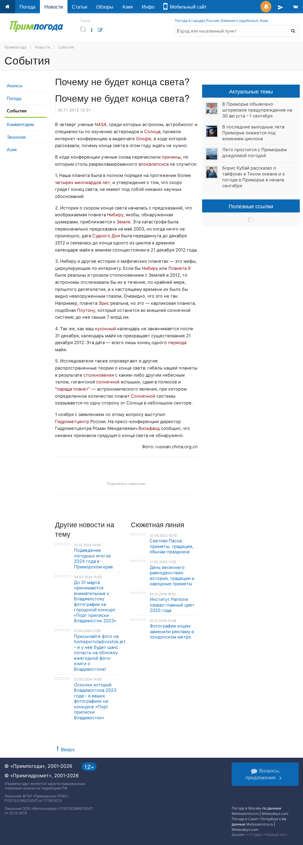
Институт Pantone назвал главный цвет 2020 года (172, 605)
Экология (16, 137)
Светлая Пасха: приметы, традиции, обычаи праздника (172, 546)
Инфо (148, 6)
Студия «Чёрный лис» (268, 834)
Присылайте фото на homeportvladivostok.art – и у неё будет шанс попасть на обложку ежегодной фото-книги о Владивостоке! (99, 653)
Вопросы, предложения (263, 774)
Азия (127, 6)
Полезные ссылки (251, 206)
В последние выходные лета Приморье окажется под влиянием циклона (253, 132)
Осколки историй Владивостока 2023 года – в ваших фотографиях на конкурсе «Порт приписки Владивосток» (95, 701)
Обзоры (104, 6)
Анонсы (14, 85)
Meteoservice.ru (245, 813)
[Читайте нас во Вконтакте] (295, 6)
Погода (28, 6)
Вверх (68, 749)
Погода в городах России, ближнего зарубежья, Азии (221, 20)
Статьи (79, 6)
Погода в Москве (247, 808)
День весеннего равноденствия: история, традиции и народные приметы (172, 576)
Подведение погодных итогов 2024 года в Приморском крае (93, 559)
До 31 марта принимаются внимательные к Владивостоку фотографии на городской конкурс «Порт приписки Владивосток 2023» (95, 602)
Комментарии (20, 124)
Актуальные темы (251, 91)
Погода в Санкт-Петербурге (256, 819)
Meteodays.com (275, 813)
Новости (53, 6)
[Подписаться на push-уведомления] (266, 6)
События (66, 47)
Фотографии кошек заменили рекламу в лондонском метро (172, 631)
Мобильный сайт (187, 6)
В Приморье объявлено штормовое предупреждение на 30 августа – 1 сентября (257, 110)
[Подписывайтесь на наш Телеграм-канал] (280, 6)
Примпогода (15, 47)
